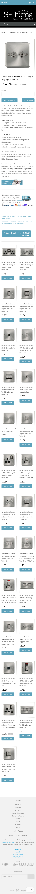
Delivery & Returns (18, 816)
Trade (18, 819)
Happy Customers (18, 813)
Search (18, 821)
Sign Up (31, 876)
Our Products (18, 824)
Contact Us (18, 805)
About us (18, 807)
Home (3, 32)
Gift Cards (18, 810)
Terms (18, 827)
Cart (32, 2)
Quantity (4, 90)
